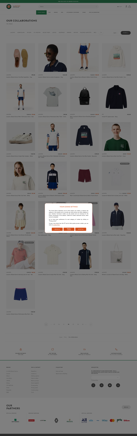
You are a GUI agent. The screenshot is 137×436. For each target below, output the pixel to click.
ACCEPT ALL (80, 229)
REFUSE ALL (57, 229)
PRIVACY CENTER (69, 229)
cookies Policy (56, 225)
